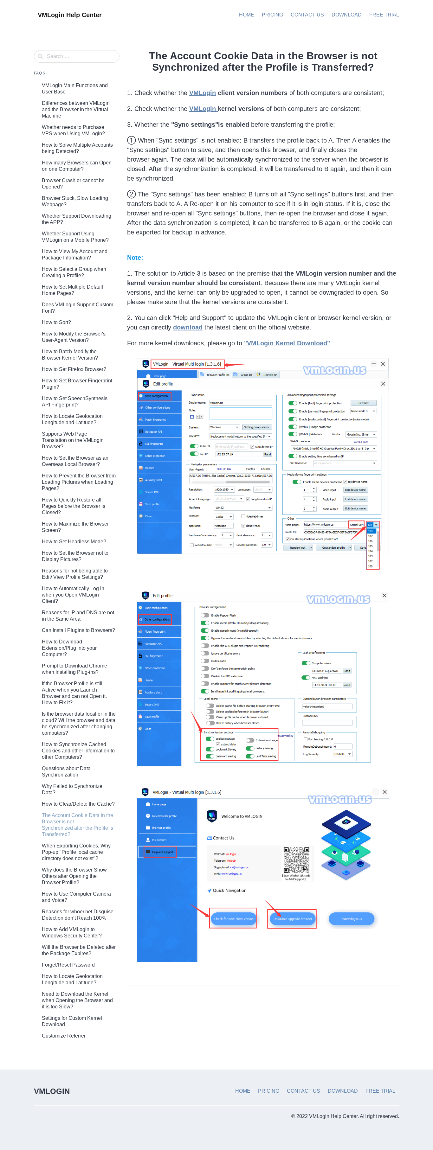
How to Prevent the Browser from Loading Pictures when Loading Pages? (79, 482)
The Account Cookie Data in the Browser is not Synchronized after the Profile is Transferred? (77, 825)
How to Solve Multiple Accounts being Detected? (77, 148)
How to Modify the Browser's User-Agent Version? (74, 337)
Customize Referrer (64, 1035)
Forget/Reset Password (68, 965)
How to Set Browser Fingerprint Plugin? (77, 384)
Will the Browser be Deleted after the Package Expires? (79, 950)
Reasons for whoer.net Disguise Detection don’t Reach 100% (77, 915)
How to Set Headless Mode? (74, 541)
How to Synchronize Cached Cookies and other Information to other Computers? (78, 751)
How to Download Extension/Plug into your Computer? (69, 648)
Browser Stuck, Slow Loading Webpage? (75, 201)
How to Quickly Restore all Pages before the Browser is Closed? (73, 506)
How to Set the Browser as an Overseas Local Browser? (75, 461)
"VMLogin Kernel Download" (287, 343)
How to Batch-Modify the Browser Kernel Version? (70, 355)
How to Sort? (56, 322)
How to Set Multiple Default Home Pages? (72, 290)
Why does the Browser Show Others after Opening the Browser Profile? (74, 876)
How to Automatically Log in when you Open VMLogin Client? (73, 595)
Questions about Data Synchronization (66, 771)
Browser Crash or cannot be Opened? (73, 183)
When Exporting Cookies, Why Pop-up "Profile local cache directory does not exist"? (76, 852)
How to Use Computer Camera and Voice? (76, 897)
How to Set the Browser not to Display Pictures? (75, 556)
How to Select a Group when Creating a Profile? (74, 272)
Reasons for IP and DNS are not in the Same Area (78, 616)
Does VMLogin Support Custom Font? (77, 308)
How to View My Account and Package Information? (74, 254)
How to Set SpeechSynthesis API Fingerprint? (74, 401)
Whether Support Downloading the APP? (76, 219)
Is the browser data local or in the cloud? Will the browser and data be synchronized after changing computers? (79, 723)
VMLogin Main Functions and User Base (75, 88)
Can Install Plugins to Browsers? (78, 630)
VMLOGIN (52, 1091)
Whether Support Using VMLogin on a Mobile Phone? (75, 237)
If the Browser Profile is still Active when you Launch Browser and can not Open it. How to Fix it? (74, 693)
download (188, 327)
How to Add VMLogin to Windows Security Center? (72, 932)
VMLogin (202, 92)
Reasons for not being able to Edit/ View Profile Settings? (75, 574)
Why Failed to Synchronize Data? (72, 789)
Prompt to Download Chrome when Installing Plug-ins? (74, 669)
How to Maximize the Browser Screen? (75, 527)
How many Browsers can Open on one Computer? (77, 166)
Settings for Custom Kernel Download (72, 1021)
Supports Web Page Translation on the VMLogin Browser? (73, 440)
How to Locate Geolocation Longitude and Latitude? (72, 419)
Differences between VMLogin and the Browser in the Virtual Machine (76, 109)
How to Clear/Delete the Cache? (78, 804)
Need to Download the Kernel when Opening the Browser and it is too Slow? (77, 1000)
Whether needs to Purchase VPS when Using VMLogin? (73, 130)
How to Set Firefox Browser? (74, 369)
